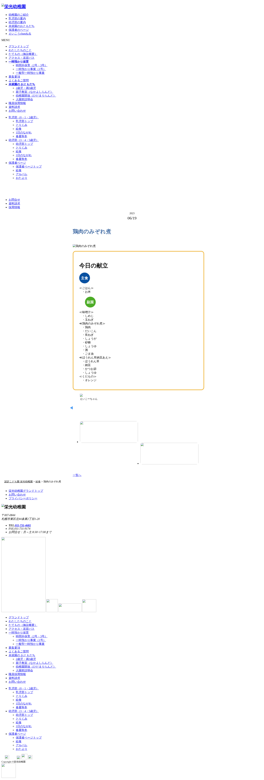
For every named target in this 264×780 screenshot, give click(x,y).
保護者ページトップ (29, 166)
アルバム (21, 174)
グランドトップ (19, 46)
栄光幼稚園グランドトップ (26, 490)
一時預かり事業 (31, 69)
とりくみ (21, 124)
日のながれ (24, 132)
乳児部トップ (24, 121)
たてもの (23, 53)
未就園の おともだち (22, 655)
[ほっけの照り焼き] (109, 432)
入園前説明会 (24, 99)
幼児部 (24, 140)
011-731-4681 (23, 525)
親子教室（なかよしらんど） (34, 91)
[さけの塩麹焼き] (169, 453)
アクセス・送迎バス (21, 57)
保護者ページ (17, 162)
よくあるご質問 (19, 80)
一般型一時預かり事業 (30, 72)
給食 (19, 128)
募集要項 (14, 76)
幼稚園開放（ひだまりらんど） (36, 95)
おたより (21, 177)
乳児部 (24, 117)
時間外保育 (31, 65)
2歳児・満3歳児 (26, 88)
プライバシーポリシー (23, 498)
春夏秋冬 (21, 136)
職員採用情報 (17, 103)
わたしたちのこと (20, 50)
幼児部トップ (24, 143)
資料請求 (14, 106)
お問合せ (14, 199)
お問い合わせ (17, 110)
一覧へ (77, 475)
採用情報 (14, 207)
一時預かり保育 (19, 632)
